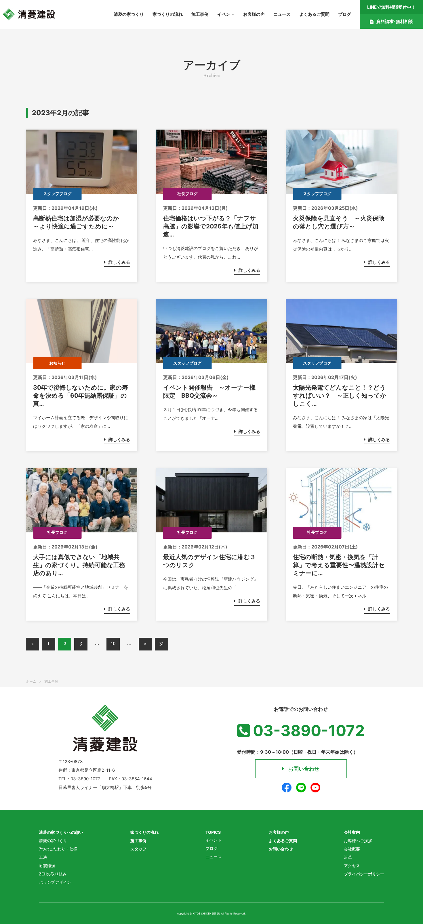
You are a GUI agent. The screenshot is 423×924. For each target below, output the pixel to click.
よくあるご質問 (314, 14)
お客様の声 (254, 14)
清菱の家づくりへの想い (61, 832)
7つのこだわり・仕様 (58, 848)
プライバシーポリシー (364, 873)
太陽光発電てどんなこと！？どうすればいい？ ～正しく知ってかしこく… (339, 395)
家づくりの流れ (168, 14)
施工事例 (200, 14)
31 (161, 644)
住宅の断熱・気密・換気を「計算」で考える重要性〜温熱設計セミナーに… (339, 565)
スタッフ (138, 848)
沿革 (348, 857)
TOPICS (213, 832)
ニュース (282, 14)
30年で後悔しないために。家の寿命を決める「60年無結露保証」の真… (80, 395)
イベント (226, 14)
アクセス (352, 865)
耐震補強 (47, 865)
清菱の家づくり (129, 14)
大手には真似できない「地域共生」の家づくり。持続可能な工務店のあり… (79, 565)
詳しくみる (119, 262)
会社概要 (352, 848)
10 (113, 644)
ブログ (344, 14)
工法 (43, 857)
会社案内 (352, 832)
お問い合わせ (303, 769)
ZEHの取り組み (53, 873)
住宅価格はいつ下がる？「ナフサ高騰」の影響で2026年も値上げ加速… (210, 226)
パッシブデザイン (55, 882)
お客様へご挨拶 (358, 840)
